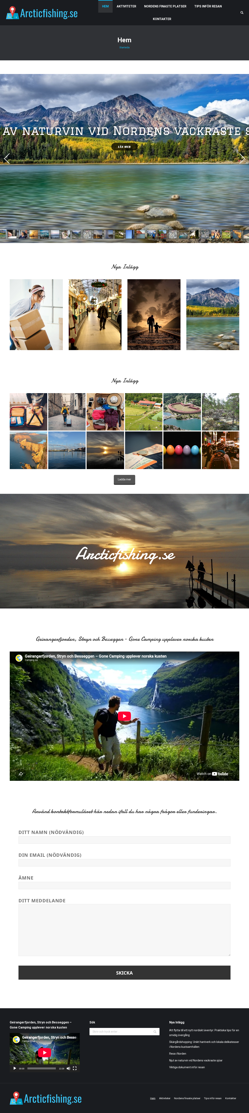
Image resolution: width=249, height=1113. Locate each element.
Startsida (124, 47)
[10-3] (182, 412)
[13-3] (220, 450)
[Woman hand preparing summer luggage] (105, 412)
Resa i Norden (177, 1053)
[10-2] (220, 412)
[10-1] (144, 412)
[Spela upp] (15, 1068)
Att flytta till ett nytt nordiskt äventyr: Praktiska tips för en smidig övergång (204, 1033)
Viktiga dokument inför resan (187, 1067)
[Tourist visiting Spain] (67, 412)
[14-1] (182, 450)
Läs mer (124, 147)
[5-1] (28, 450)
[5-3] (67, 450)
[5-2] (105, 450)
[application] (45, 1052)
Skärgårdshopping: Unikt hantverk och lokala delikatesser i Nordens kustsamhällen (204, 1044)
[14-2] (144, 450)
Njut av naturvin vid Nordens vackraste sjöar (196, 1060)
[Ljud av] (68, 1068)
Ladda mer (124, 479)
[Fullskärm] (75, 1068)
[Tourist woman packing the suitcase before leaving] (28, 412)
